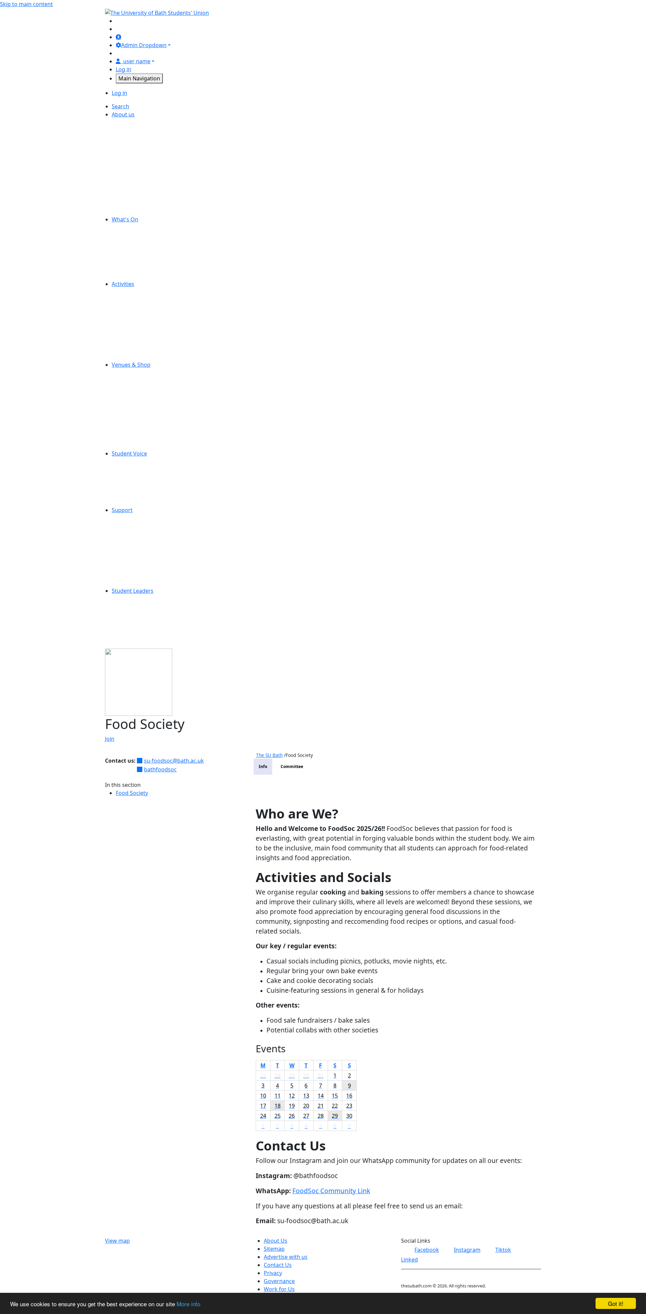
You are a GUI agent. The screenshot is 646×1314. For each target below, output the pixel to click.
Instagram (467, 1249)
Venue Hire (136, 437)
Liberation (135, 494)
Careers (132, 130)
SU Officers (136, 203)
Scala (129, 389)
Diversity (133, 146)
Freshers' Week (142, 243)
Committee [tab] (292, 766)
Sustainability (139, 211)
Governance (137, 163)
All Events (134, 227)
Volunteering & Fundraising (157, 356)
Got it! (615, 1303)
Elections (133, 469)
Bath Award (137, 631)
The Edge (134, 413)
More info (188, 1304)
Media (130, 324)
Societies (133, 340)
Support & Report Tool (151, 582)
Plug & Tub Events (145, 259)
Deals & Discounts (145, 235)
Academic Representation (155, 461)
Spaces (131, 195)
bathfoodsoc (160, 769)
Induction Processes (148, 615)
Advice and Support (147, 518)
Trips (128, 276)
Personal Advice (142, 534)
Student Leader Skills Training (160, 607)
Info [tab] (263, 766)
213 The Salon (140, 372)
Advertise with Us (144, 122)
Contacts (133, 574)
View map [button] (117, 1240)
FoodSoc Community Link (331, 1190)
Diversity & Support (147, 316)
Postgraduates (141, 332)
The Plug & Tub (141, 421)
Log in (123, 69)
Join (109, 738)
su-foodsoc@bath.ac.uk (174, 760)
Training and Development (156, 623)
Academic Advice (143, 526)
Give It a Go (137, 251)
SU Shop (133, 397)
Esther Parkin (139, 381)
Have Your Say (140, 477)
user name (136, 61)
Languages (136, 639)
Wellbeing (135, 566)
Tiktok (503, 1249)
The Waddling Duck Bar (152, 429)
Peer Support (139, 550)
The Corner (136, 405)
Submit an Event (143, 267)
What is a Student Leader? (155, 599)
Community (137, 308)
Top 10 (130, 502)
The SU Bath (269, 755)
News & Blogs (139, 171)
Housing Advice (142, 542)
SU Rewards (137, 445)
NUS (128, 179)
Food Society (132, 793)
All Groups (135, 292)
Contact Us (136, 138)
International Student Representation (170, 485)
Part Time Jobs (140, 187)
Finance (132, 154)
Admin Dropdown (144, 45)
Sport (129, 348)
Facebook (427, 1249)
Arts (127, 300)
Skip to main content (26, 4)
